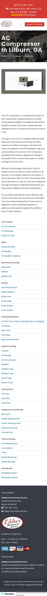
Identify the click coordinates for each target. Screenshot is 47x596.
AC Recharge (7, 231)
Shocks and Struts (9, 427)
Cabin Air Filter (7, 235)
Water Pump (7, 382)
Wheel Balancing (8, 457)
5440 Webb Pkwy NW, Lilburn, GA (24, 8)
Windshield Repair (9, 473)
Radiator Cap (7, 369)
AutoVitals (18, 581)
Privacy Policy (10, 585)
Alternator (6, 267)
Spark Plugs (6, 378)
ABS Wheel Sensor (9, 287)
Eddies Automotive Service (15, 511)
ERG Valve (5, 330)
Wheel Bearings (8, 461)
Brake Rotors (7, 305)
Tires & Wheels (8, 439)
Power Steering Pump (11, 423)
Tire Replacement (9, 443)
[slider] (23, 92)
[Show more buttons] (43, 92)
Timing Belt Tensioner (11, 256)
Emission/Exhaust (10, 317)
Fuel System (7, 389)
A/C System (7, 222)
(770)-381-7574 (24, 5)
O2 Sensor (5, 335)
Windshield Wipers (9, 477)
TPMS (3, 452)
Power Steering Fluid (10, 418)
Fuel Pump (6, 403)
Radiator (5, 364)
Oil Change (6, 355)
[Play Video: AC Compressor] (23, 79)
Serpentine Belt (8, 246)
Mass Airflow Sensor (10, 339)
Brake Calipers (7, 292)
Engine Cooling (8, 346)
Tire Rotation (7, 448)
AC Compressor (8, 226)
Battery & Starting (10, 262)
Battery (4, 271)
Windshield (6, 468)
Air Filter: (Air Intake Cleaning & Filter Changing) (22, 321)
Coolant (5, 351)
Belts (3, 242)
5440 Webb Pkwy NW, (11, 501)
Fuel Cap (5, 394)
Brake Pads (6, 301)
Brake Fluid (6, 296)
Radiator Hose (7, 373)
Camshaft (5, 326)
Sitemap (20, 585)
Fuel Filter (5, 398)
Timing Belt (6, 251)
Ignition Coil (6, 276)
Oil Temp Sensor (8, 360)
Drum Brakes (7, 310)
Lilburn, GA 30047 (9, 504)
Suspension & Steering (12, 409)
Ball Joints (5, 414)
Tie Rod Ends (7, 432)
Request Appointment (34, 24)
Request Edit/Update (34, 585)
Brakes (4, 283)
